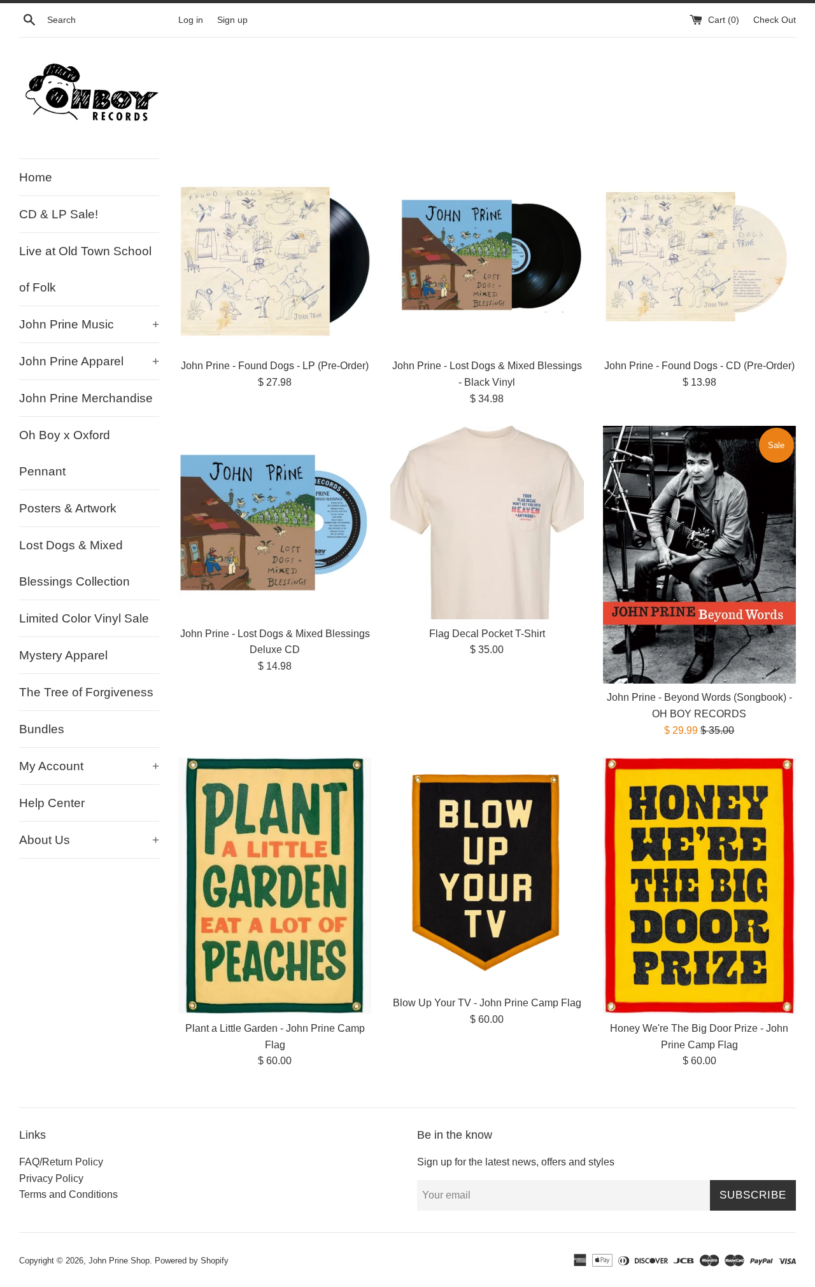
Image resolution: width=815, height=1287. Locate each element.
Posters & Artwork (68, 508)
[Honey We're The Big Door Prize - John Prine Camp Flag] (699, 885)
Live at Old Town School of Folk (85, 269)
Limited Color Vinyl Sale (84, 618)
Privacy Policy (51, 1178)
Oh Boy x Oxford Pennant (64, 453)
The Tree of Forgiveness (86, 692)
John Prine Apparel (89, 361)
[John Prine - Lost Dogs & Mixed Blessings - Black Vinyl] (486, 254)
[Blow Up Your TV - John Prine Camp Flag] (486, 872)
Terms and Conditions (68, 1194)
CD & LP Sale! (58, 214)
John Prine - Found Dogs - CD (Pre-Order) (699, 365)
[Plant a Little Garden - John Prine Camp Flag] (274, 885)
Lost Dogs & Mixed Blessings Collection (74, 563)
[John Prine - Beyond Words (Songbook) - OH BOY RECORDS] (699, 554)
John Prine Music (89, 324)
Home (35, 177)
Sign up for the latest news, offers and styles (515, 1162)
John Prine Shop (119, 1260)
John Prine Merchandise (86, 398)
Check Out (774, 20)
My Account (89, 766)
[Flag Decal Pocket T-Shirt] (486, 522)
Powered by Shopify (192, 1260)
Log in (190, 20)
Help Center (52, 803)
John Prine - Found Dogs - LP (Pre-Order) (275, 365)
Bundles (41, 729)
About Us (89, 840)
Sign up (232, 20)
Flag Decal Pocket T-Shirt (487, 633)
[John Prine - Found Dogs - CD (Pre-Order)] (699, 254)
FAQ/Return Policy (61, 1162)
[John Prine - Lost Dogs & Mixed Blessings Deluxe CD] (274, 522)
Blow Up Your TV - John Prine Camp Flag (487, 1002)
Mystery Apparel (63, 655)
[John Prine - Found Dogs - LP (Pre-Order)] (274, 254)
